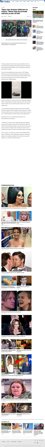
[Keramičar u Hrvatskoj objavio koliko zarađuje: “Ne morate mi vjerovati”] (34, 26)
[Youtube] (37, 443)
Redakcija (5, 16)
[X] (35, 443)
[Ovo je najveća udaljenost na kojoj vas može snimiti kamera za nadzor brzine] (34, 31)
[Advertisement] (16, 54)
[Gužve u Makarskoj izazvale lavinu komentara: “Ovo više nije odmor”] (38, 14)
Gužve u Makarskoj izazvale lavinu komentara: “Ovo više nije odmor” (38, 21)
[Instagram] (40, 440)
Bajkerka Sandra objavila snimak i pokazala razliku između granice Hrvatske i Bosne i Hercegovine (40, 43)
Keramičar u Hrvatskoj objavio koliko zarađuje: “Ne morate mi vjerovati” (39, 27)
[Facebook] (35, 440)
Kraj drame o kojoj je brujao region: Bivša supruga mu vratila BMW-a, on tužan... (39, 37)
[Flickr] (37, 440)
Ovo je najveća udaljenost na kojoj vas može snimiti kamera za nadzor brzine (39, 32)
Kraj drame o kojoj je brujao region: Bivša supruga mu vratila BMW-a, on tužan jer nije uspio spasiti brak (38, 432)
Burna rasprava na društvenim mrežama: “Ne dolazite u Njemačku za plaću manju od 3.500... (40, 49)
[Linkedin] (42, 440)
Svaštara (3, 7)
